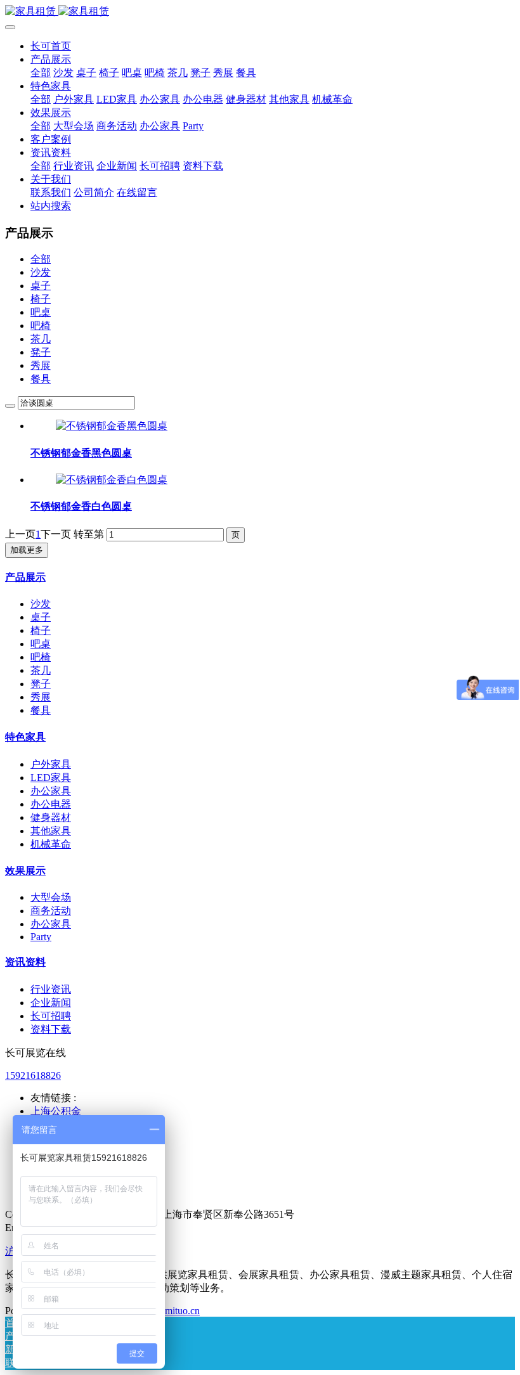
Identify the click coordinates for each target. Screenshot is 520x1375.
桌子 (40, 285)
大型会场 (50, 897)
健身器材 (50, 817)
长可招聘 (50, 1015)
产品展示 (25, 577)
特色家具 (25, 737)
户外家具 (50, 764)
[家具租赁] (260, 11)
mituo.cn (182, 1310)
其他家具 (50, 830)
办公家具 (50, 790)
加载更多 (26, 550)
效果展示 (25, 870)
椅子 (40, 299)
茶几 (40, 338)
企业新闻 (50, 1002)
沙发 (40, 272)
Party (40, 936)
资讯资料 (25, 962)
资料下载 (50, 1029)
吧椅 (40, 325)
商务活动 (50, 910)
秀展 (40, 365)
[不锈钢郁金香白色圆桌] (111, 479)
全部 (40, 72)
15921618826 (33, 1075)
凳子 (40, 352)
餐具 (40, 378)
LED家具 (50, 777)
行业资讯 (50, 989)
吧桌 (40, 312)
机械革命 (50, 844)
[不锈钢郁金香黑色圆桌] (111, 425)
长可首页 (50, 46)
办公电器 (50, 804)
